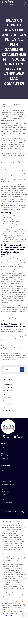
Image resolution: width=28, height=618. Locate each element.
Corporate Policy (7, 390)
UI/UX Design (4, 494)
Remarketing (6, 404)
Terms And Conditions (7, 456)
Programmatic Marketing (7, 484)
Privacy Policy (4, 458)
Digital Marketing (7, 394)
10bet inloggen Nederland (11, 201)
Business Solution (7, 384)
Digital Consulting (5, 489)
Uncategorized (7, 410)
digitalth (17, 104)
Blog (2, 453)
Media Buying (6, 397)
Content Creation (7, 387)
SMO (4, 407)
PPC (4, 400)
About (2, 450)
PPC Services (4, 476)
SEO (2, 473)
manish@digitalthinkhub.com (9, 615)
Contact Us (4, 448)
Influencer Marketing (6, 481)
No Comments (7, 106)
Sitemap (3, 461)
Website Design (5, 491)
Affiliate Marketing (5, 497)
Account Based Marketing (7, 502)
